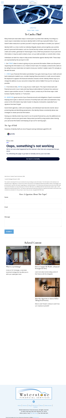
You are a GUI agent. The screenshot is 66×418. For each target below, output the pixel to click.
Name (6, 197)
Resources (35, 405)
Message (7, 217)
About (41, 405)
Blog (30, 405)
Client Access (48, 405)
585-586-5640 (34, 413)
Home (19, 405)
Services (25, 405)
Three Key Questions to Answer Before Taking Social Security (47, 299)
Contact (35, 407)
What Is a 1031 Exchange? (13, 267)
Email (6, 207)
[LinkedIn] (34, 402)
